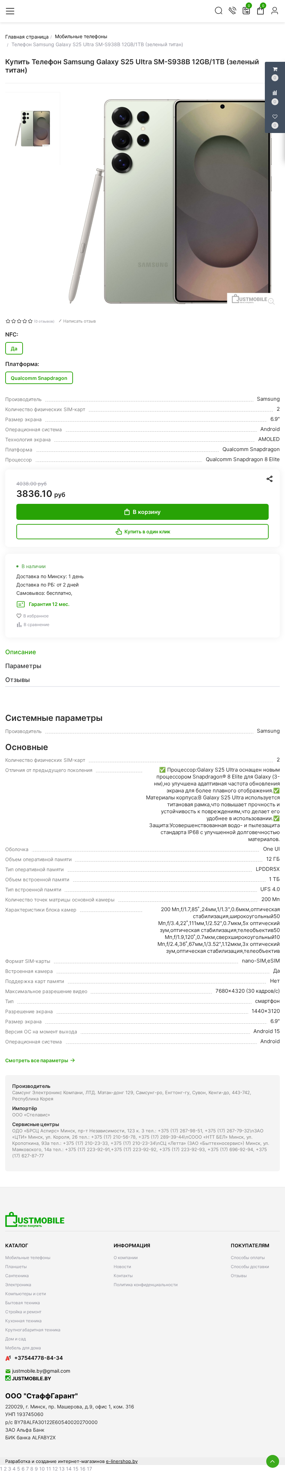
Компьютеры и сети (25, 1293)
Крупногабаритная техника (32, 1329)
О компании (126, 1257)
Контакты (123, 1275)
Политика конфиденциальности (146, 1284)
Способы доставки (250, 1266)
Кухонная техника (23, 1320)
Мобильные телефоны (27, 1257)
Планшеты (16, 1266)
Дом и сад (15, 1338)
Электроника (18, 1284)
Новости (122, 1266)
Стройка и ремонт (23, 1311)
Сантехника (17, 1275)
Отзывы (239, 1275)
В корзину (147, 511)
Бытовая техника (22, 1302)
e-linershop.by (122, 1461)
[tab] (142, 652)
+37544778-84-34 (38, 1358)
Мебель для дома (23, 1347)
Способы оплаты (248, 1257)
